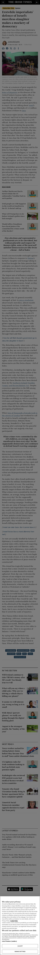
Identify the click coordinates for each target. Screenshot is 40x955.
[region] (20, 925)
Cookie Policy (14, 921)
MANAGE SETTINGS (20, 951)
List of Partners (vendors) (9, 941)
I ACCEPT (20, 946)
